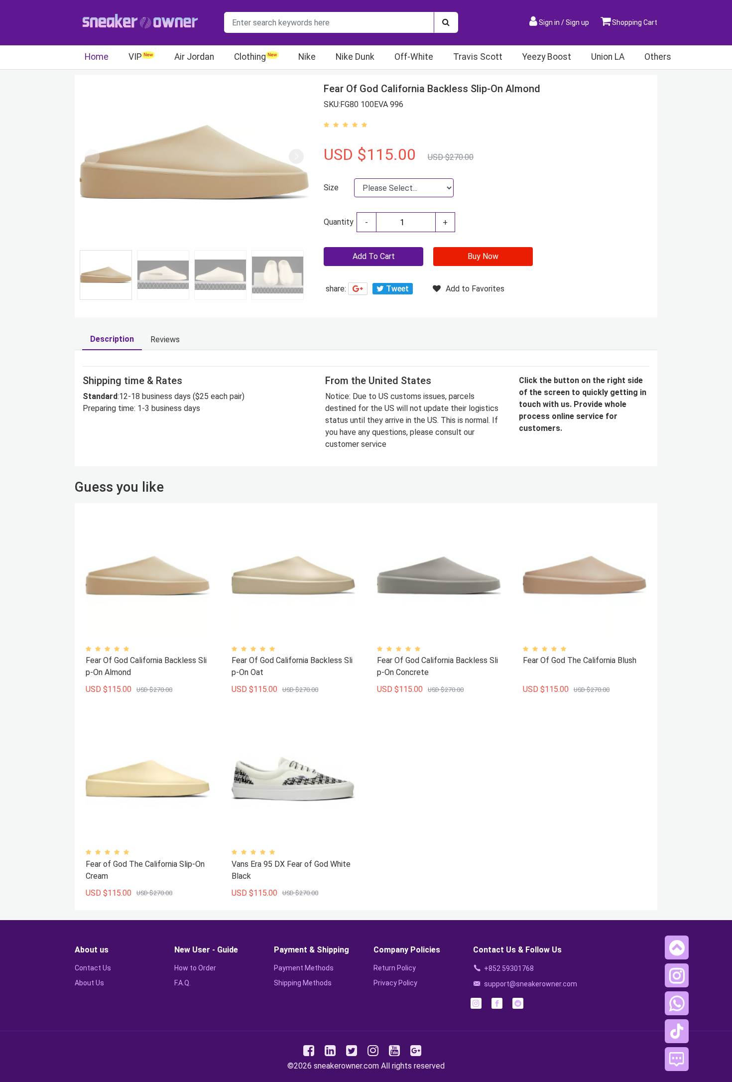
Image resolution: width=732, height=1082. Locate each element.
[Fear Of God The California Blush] (584, 576)
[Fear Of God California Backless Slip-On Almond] (147, 576)
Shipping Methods (303, 983)
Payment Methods (304, 968)
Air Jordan (194, 57)
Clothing (250, 57)
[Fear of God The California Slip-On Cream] (147, 779)
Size (331, 187)
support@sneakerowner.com (530, 984)
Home (97, 57)
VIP (135, 57)
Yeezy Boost (546, 57)
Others (657, 57)
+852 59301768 (509, 968)
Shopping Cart (633, 22)
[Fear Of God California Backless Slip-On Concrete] (438, 576)
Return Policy (394, 968)
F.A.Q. (182, 983)
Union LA (607, 57)
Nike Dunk (355, 57)
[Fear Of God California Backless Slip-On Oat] (293, 576)
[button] (296, 156)
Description (112, 339)
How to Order (195, 968)
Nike (307, 57)
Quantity (339, 222)
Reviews (165, 339)
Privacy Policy (395, 983)
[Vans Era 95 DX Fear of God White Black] (293, 779)
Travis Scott (477, 57)
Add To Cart (374, 256)
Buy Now (483, 256)
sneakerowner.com (346, 1066)
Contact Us (93, 968)
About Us (89, 983)
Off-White (413, 57)
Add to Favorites (475, 288)
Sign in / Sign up (564, 22)
